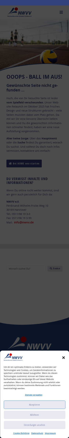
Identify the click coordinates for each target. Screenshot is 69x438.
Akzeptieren (34, 404)
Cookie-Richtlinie (21, 433)
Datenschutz (37, 433)
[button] (63, 357)
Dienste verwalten (33, 394)
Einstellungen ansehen (34, 425)
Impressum (50, 433)
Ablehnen (34, 414)
